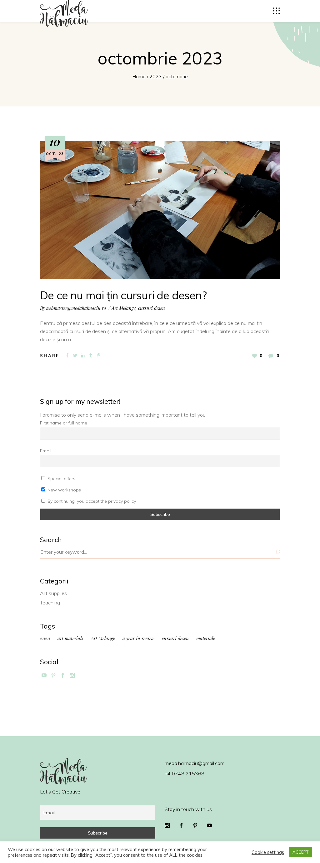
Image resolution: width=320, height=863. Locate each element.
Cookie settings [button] (268, 852)
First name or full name (63, 423)
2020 (45, 638)
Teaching (50, 602)
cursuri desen (151, 308)
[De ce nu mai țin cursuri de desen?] (160, 210)
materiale (205, 638)
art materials (70, 638)
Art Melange (124, 308)
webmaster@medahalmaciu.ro (76, 308)
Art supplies (53, 593)
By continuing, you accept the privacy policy (91, 501)
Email (45, 451)
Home (139, 76)
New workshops (63, 490)
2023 (155, 76)
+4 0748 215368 (184, 773)
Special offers (60, 478)
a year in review (138, 638)
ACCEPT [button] (300, 852)
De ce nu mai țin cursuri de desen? (123, 295)
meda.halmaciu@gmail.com (194, 763)
